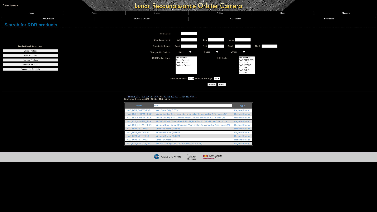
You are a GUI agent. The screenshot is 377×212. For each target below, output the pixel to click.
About (94, 13)
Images (157, 13)
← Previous (129, 97)
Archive (220, 13)
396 (147, 97)
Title (156, 105)
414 (183, 97)
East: (205, 46)
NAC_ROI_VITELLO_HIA (138, 143)
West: (178, 46)
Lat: (179, 40)
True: (180, 52)
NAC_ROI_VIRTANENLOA (139, 125)
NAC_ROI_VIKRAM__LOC (139, 114)
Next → (193, 97)
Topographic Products (30, 69)
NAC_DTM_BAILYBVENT (138, 110)
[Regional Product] (186, 65)
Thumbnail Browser (141, 19)
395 (143, 97)
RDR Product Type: (161, 58)
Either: (234, 52)
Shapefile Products (30, 64)
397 (152, 97)
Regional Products (30, 60)
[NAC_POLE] (247, 70)
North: (258, 46)
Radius (231, 40)
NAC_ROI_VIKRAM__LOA (139, 121)
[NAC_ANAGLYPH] (247, 60)
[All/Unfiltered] (186, 58)
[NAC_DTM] (247, 63)
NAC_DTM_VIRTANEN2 (138, 132)
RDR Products (328, 19)
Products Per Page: (204, 78)
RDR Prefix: (222, 58)
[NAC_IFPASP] (247, 65)
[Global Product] (186, 60)
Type (242, 105)
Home (31, 13)
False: (207, 52)
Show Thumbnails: (178, 78)
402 (172, 97)
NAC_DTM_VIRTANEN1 (138, 128)
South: (231, 46)
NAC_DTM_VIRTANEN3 (138, 136)
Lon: (205, 40)
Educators (346, 13)
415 (187, 97)
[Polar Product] (186, 63)
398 (156, 97)
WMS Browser (48, 19)
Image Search (235, 19)
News (282, 13)
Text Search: (164, 34)
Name (139, 105)
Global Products (30, 51)
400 (164, 97)
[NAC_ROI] (247, 73)
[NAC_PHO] (247, 68)
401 (168, 97)
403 (176, 97)
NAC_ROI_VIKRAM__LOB (139, 117)
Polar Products (30, 55)
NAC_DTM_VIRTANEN (137, 140)
